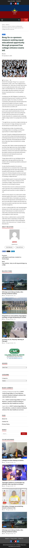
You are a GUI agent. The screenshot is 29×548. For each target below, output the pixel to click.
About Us (4, 418)
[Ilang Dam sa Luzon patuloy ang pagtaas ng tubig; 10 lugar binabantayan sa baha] (14, 306)
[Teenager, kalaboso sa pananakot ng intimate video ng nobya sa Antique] (14, 472)
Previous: (11, 257)
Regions (5, 456)
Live (26, 19)
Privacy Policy (6, 424)
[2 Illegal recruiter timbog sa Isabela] (14, 450)
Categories (5, 378)
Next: (14, 263)
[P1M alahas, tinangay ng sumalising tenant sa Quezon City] (14, 496)
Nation (3, 34)
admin (4, 53)
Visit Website (9, 247)
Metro (4, 502)
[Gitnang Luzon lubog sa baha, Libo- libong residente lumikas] (14, 282)
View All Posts (19, 247)
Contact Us (5, 421)
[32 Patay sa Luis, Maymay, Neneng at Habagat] (14, 329)
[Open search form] (18, 20)
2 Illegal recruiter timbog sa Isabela (13, 460)
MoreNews (11, 546)
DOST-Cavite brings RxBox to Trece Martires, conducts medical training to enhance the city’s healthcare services (14, 401)
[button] (2, 19)
